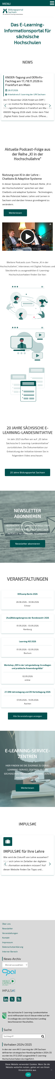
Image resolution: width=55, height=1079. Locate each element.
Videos (27, 331)
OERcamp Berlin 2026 (27, 594)
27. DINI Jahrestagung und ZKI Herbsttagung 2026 (27, 692)
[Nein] (51, 1069)
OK (28, 1074)
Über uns (6, 924)
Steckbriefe (27, 371)
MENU (6, 3)
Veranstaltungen (10, 933)
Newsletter (7, 928)
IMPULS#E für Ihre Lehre (23, 851)
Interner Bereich (10, 951)
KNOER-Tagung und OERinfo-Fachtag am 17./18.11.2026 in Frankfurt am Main (24, 81)
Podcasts (27, 290)
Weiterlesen (15, 212)
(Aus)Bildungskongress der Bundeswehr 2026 (27, 617)
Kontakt (5, 937)
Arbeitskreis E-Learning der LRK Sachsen (26, 94)
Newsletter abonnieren (27, 543)
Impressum (7, 942)
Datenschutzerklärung (12, 947)
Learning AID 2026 (27, 641)
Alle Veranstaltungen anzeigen (27, 716)
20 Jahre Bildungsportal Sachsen (27, 472)
